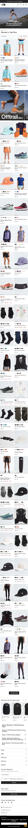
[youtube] (2, 802)
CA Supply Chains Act (5, 810)
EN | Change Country (7, 807)
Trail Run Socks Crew (5, 350)
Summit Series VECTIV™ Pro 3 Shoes (7, 300)
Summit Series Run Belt (20, 298)
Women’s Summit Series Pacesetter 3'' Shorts (6, 273)
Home (2, 30)
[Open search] (18, 5)
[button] (14, 692)
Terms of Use (20, 778)
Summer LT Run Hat (5, 143)
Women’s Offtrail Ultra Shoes (21, 85)
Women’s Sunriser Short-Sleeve (20, 248)
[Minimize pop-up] (23, 817)
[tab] (12, 121)
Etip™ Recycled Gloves (5, 325)
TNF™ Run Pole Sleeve (19, 477)
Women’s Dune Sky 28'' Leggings (5, 606)
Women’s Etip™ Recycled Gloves (20, 554)
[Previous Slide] (23, 700)
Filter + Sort (22, 36)
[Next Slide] (26, 700)
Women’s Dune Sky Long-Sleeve (6, 377)
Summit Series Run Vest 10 (20, 143)
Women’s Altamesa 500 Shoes (7, 401)
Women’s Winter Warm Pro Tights (20, 658)
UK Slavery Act (4, 812)
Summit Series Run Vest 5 (20, 401)
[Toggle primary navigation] (26, 5)
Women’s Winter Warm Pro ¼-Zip (7, 658)
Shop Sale (20, 1)
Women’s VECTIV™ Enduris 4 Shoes (21, 168)
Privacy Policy (13, 778)
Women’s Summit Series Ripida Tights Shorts (6, 479)
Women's (5, 30)
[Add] (12, 40)
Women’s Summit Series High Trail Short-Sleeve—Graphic (7, 60)
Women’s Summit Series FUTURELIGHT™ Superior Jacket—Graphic (6, 86)
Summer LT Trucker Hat (5, 553)
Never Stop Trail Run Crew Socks (6, 684)
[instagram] (5, 802)
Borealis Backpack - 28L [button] (6, 717)
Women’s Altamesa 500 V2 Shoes (6, 221)
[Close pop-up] (26, 817)
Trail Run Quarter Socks (6, 426)
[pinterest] (11, 802)
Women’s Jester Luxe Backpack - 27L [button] (17, 717)
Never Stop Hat (18, 273)
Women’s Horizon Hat (19, 504)
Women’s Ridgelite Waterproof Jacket (7, 247)
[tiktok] (8, 802)
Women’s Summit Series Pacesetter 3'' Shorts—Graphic (20, 60)
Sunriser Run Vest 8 (19, 528)
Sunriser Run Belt (4, 451)
